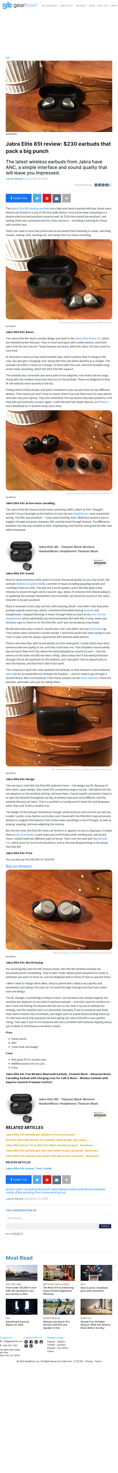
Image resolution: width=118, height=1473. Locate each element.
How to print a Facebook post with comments (94, 1289)
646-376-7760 (10, 1345)
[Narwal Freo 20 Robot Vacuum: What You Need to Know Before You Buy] (96, 1306)
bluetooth (44, 1189)
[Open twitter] (26, 1342)
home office (14, 1192)
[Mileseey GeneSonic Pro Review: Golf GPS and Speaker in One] (59, 1306)
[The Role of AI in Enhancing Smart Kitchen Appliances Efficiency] (59, 1272)
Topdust (61, 1341)
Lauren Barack (14, 178)
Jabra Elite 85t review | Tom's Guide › (29, 1168)
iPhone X (103, 402)
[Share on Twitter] (37, 198)
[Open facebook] (31, 1342)
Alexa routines (89, 678)
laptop (63, 1189)
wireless (99, 1189)
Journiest (61, 1344)
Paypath (51, 1348)
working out (58, 1192)
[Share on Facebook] (19, 198)
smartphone (85, 1189)
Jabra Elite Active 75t (88, 338)
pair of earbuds (24, 834)
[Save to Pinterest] (47, 198)
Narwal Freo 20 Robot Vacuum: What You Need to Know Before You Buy (95, 1324)
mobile (72, 1189)
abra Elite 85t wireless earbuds (30, 208)
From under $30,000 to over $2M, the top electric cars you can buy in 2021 (21, 1290)
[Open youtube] (41, 1342)
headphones (80, 513)
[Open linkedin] (31, 1346)
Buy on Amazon (19, 866)
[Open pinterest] (36, 1342)
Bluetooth (95, 629)
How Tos (102, 5)
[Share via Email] (56, 198)
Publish (105, 1226)
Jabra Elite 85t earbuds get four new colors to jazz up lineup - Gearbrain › (52, 1150)
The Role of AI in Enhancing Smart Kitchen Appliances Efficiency (58, 1290)
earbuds (89, 610)
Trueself (51, 1344)
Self (7, 58)
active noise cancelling (21, 1189)
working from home (36, 1192)
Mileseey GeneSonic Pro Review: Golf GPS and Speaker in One (56, 1324)
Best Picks (66, 5)
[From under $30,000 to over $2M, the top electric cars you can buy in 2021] (21, 1272)
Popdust (51, 1341)
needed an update (27, 583)
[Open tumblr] (26, 1346)
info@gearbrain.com (12, 1341)
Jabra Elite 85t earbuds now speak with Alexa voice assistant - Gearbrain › (53, 1156)
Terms (98, 1361)
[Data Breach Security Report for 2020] (21, 1306)
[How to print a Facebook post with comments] (96, 1272)
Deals (92, 5)
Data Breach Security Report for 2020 (17, 1323)
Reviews (80, 5)
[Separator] (66, 198)
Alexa (9, 674)
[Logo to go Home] (20, 5)
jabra (54, 1189)
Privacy (89, 1361)
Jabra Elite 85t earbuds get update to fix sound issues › (41, 1134)
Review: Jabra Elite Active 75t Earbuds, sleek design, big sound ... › (48, 1140)
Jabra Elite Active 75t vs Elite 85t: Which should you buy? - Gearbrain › (50, 1145)
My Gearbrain (49, 5)
